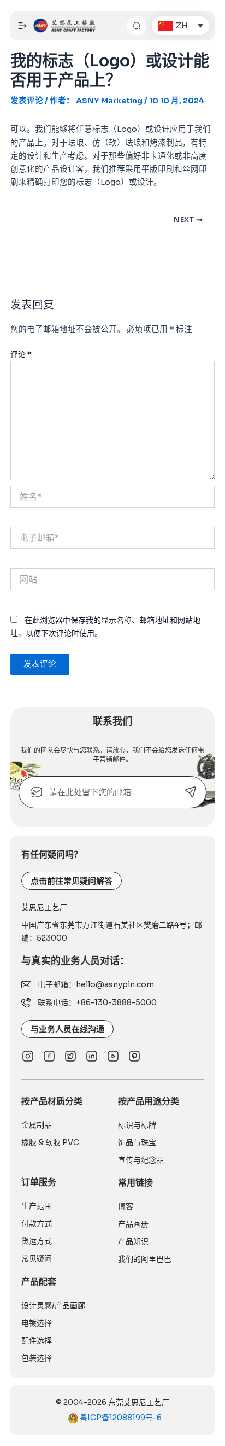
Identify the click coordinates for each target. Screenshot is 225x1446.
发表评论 (26, 101)
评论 (21, 354)
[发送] (190, 792)
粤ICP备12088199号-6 (120, 1417)
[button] (180, 25)
